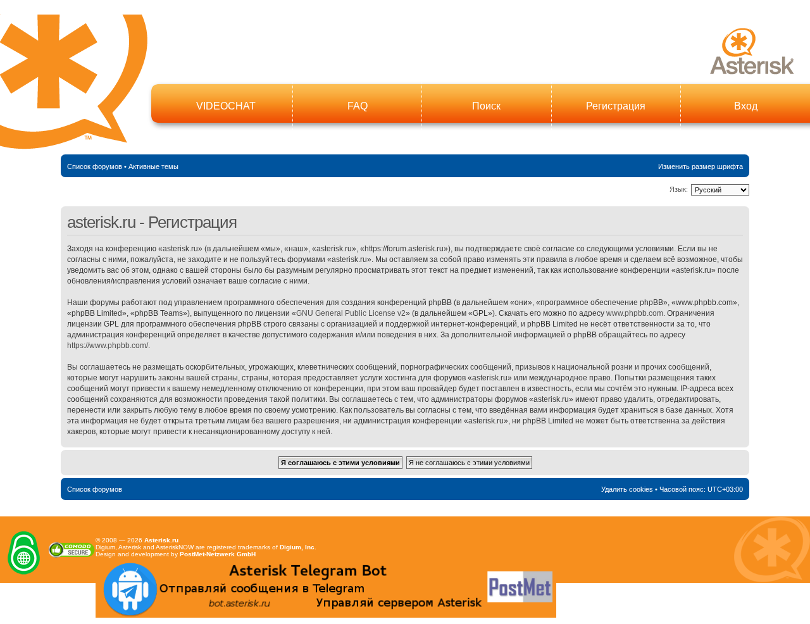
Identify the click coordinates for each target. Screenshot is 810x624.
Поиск (486, 106)
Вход (745, 106)
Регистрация (615, 106)
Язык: (679, 189)
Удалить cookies (627, 489)
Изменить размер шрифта (700, 166)
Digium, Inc (297, 547)
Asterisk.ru (161, 540)
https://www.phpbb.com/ (107, 345)
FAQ (357, 106)
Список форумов (94, 166)
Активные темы (153, 166)
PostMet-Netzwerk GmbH (218, 554)
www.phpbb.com (634, 313)
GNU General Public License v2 (351, 313)
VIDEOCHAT (226, 106)
